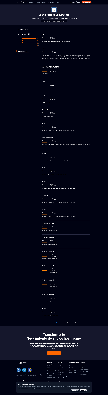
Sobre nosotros (83, 364)
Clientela (82, 367)
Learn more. (38, 388)
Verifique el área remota (74, 364)
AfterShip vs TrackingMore (63, 376)
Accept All (83, 390)
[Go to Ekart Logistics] (54, 9)
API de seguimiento (51, 364)
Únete (78, 2)
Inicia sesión (72, 2)
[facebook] (19, 380)
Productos (30, 2)
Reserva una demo (54, 353)
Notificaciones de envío (51, 373)
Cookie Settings (75, 390)
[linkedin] (17, 380)
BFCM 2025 (60, 364)
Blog (59, 368)
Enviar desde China (51, 377)
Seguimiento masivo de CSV (74, 368)
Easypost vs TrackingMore (63, 377)
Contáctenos (83, 365)
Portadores (37, 2)
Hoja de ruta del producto (85, 369)
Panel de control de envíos (52, 368)
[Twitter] (21, 380)
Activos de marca (61, 372)
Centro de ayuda (61, 370)
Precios (57, 2)
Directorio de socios (84, 371)
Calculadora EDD (72, 370)
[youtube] (23, 380)
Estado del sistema (84, 376)
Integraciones (50, 375)
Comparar (60, 374)
